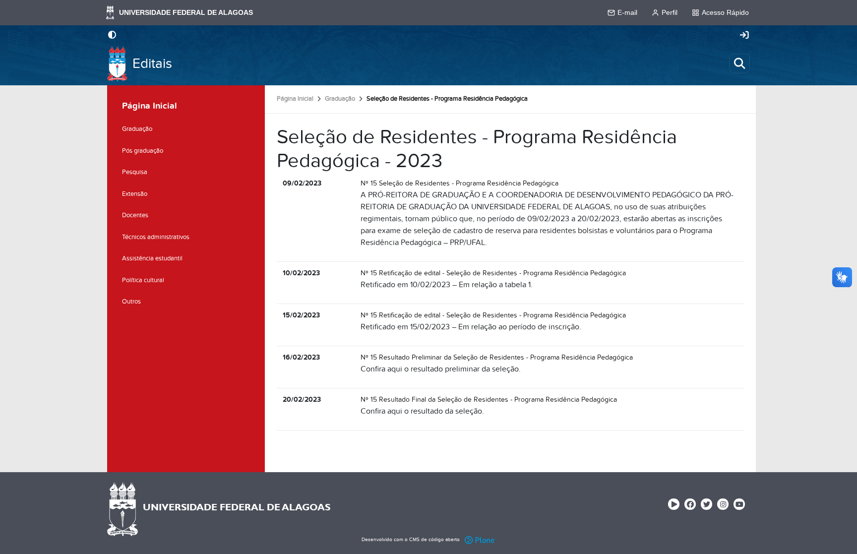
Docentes (135, 215)
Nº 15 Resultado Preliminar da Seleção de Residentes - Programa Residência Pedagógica (497, 357)
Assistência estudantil (152, 258)
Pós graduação (142, 151)
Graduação (340, 99)
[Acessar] (744, 35)
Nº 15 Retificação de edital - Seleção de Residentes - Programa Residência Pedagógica (493, 273)
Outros (131, 302)
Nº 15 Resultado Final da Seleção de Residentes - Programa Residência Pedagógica (489, 399)
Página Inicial (295, 99)
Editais (152, 64)
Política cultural (143, 280)
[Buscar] (739, 63)
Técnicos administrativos (155, 237)
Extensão (134, 194)
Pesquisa (134, 172)
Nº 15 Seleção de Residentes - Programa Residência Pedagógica (459, 183)
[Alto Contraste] (112, 35)
